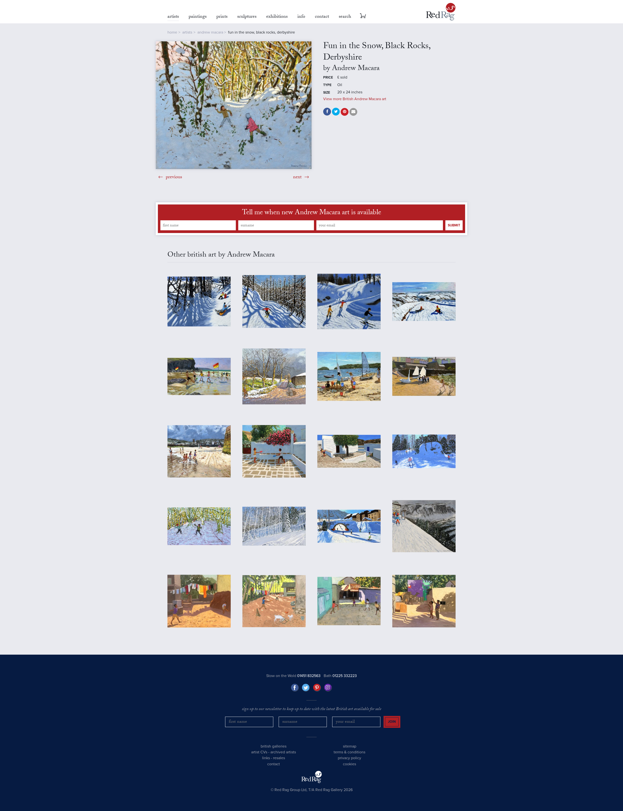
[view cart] (363, 16)
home (172, 32)
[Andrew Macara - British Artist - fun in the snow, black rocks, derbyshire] (234, 105)
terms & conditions (349, 752)
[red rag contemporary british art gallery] (441, 11)
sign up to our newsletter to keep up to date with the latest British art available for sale (311, 710)
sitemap (349, 746)
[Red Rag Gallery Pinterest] (317, 688)
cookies (349, 764)
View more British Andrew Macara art (354, 99)
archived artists (283, 752)
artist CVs (259, 752)
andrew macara (210, 32)
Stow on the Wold (293, 675)
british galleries (273, 746)
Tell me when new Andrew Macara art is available (311, 213)
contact (273, 764)
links (266, 758)
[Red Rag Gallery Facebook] (295, 688)
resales (279, 758)
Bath (340, 675)
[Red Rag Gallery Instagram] (328, 688)
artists (187, 32)
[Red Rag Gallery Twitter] (306, 688)
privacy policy (349, 758)
